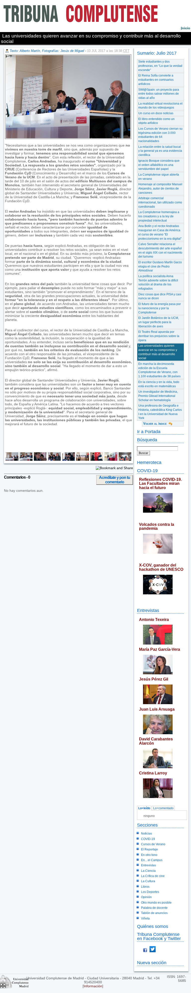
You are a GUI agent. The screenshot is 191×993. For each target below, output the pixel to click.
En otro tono (149, 855)
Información (93, 986)
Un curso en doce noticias (155, 113)
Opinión (146, 897)
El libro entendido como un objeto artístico (156, 121)
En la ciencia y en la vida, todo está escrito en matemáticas (158, 384)
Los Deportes (150, 892)
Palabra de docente (154, 908)
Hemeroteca (149, 462)
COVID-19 (147, 470)
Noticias (146, 833)
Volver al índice (155, 423)
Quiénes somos (152, 926)
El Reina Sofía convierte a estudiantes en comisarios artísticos (156, 79)
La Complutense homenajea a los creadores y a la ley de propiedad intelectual (158, 216)
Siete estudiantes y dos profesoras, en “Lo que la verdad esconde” (160, 66)
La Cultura (148, 881)
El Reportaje (149, 849)
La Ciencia (148, 871)
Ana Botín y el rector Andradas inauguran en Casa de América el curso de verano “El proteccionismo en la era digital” (160, 232)
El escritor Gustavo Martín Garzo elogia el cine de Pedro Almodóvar (160, 266)
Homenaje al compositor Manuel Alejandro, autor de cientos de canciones (160, 188)
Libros (145, 886)
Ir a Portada (148, 431)
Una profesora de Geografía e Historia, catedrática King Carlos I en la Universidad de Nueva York (160, 412)
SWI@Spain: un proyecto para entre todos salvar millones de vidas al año (158, 94)
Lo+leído (144, 808)
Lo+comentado (163, 808)
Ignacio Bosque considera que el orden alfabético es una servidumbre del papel (159, 165)
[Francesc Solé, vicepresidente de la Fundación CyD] (54, 459)
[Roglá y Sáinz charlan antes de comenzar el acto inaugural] (96, 459)
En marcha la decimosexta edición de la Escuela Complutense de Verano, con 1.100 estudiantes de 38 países (159, 370)
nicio (185, 28)
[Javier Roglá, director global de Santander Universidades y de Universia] (68, 459)
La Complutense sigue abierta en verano (158, 177)
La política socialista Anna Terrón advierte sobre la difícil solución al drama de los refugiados (158, 282)
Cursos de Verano (153, 844)
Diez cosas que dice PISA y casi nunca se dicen (159, 296)
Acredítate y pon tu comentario (114, 479)
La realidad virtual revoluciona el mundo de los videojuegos (160, 106)
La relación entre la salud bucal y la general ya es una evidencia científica (160, 151)
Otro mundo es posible (156, 902)
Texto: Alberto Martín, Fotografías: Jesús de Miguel (47, 51)
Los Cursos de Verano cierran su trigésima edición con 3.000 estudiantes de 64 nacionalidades (160, 135)
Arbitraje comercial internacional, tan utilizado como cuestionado (160, 202)
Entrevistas (148, 610)
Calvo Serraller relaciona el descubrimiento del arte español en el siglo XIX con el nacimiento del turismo (160, 250)
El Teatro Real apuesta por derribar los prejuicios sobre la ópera (158, 336)
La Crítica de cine (153, 876)
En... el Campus (151, 860)
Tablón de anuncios (154, 913)
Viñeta (145, 918)
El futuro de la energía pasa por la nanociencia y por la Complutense (159, 308)
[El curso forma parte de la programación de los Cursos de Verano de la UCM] (110, 459)
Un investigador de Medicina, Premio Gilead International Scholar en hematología (158, 396)
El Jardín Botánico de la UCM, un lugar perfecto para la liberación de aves (158, 322)
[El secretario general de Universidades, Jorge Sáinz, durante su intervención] (25, 459)
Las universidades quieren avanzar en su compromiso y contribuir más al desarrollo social (157, 352)
